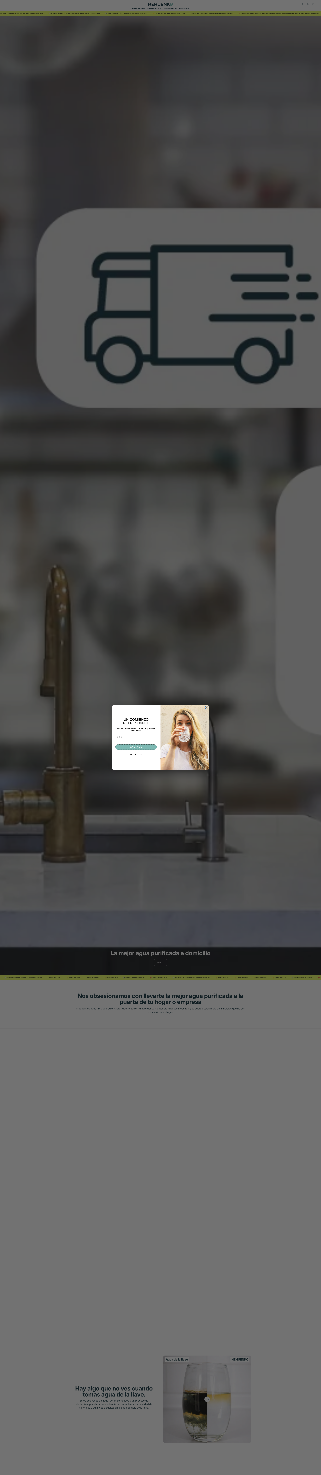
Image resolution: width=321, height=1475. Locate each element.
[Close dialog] (206, 707)
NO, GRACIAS (136, 754)
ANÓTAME (136, 747)
